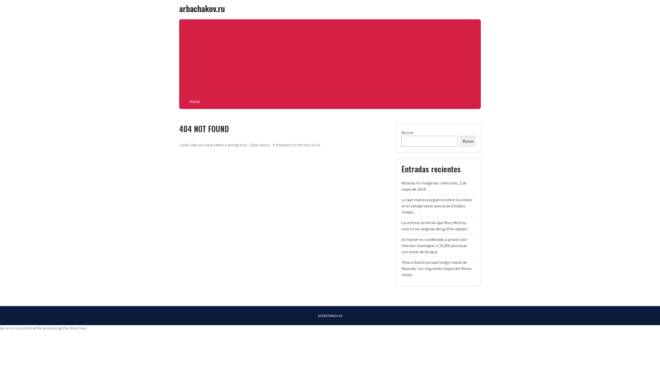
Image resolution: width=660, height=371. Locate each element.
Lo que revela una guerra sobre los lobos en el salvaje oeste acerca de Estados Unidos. (436, 206)
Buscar (407, 132)
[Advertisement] (330, 55)
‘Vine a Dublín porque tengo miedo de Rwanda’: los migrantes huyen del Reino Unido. (436, 268)
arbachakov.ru (202, 8)
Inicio (194, 101)
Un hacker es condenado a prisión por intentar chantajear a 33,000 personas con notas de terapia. (434, 246)
